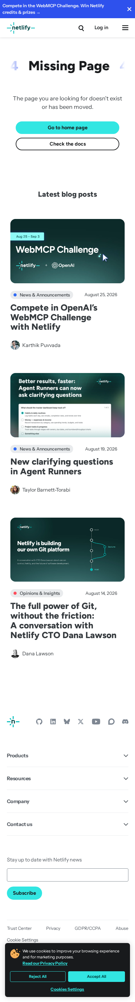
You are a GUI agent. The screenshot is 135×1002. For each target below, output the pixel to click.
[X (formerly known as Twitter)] (81, 723)
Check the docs (68, 144)
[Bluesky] (67, 723)
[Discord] (125, 723)
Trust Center (19, 928)
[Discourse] (111, 723)
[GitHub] (39, 723)
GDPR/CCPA (88, 928)
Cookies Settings (67, 989)
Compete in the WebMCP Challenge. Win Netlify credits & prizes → (53, 9)
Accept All (96, 976)
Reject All (37, 976)
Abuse (122, 928)
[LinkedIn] (53, 723)
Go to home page (68, 128)
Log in (101, 27)
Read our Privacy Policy (45, 963)
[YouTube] (96, 723)
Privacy (53, 928)
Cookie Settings (22, 940)
